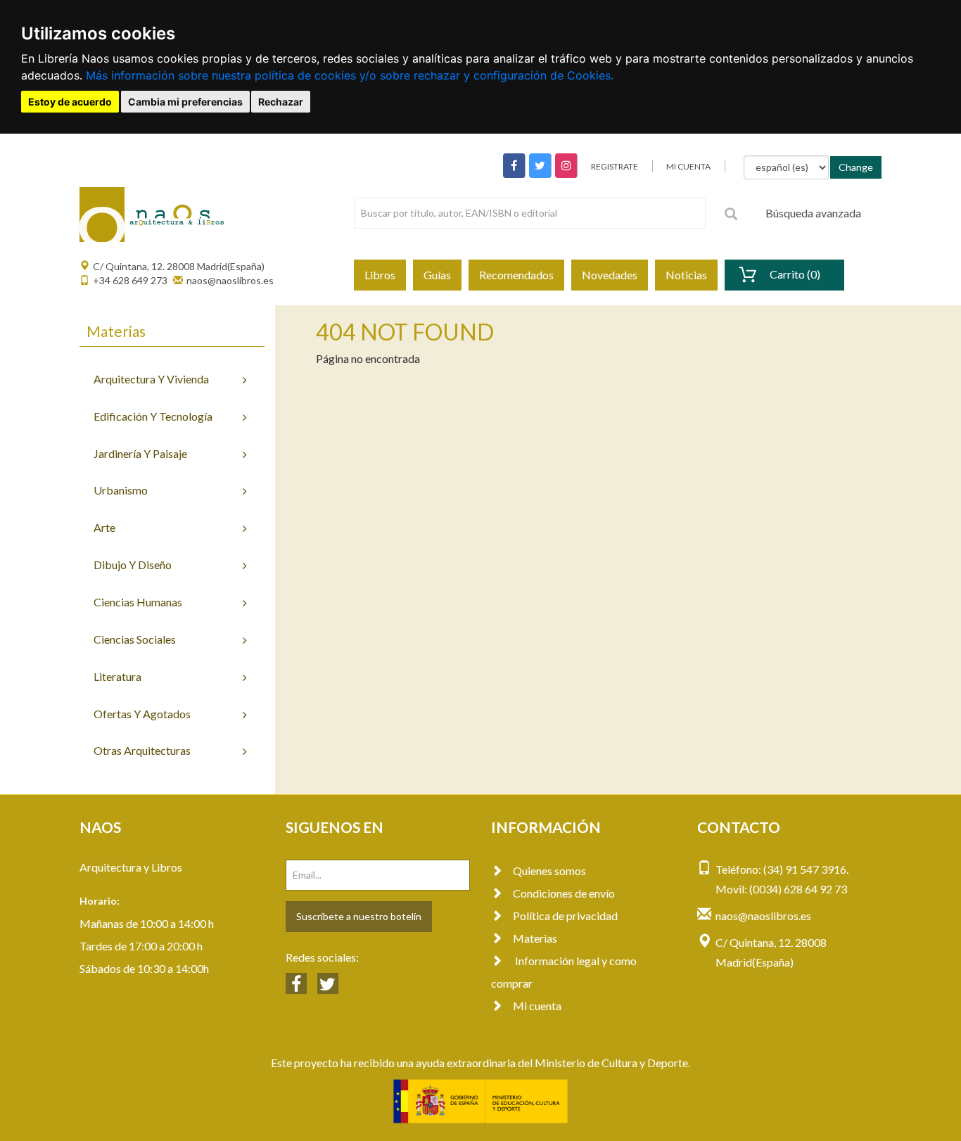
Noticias (686, 274)
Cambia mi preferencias (185, 102)
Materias (535, 938)
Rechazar (280, 102)
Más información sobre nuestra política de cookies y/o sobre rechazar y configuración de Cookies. (349, 75)
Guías (437, 274)
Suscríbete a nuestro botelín (358, 916)
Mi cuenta (537, 1005)
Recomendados (516, 274)
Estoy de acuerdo (70, 102)
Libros (379, 274)
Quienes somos (549, 870)
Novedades (609, 274)
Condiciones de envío (564, 893)
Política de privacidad (565, 915)
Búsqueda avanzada (813, 212)
